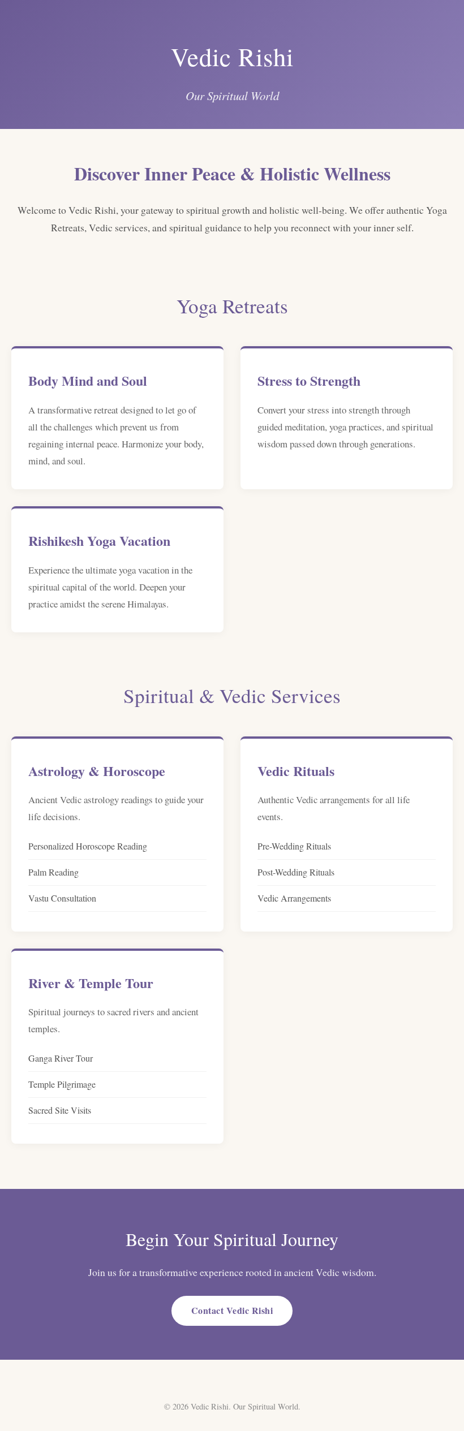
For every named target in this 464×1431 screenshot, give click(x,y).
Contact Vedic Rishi (232, 1310)
